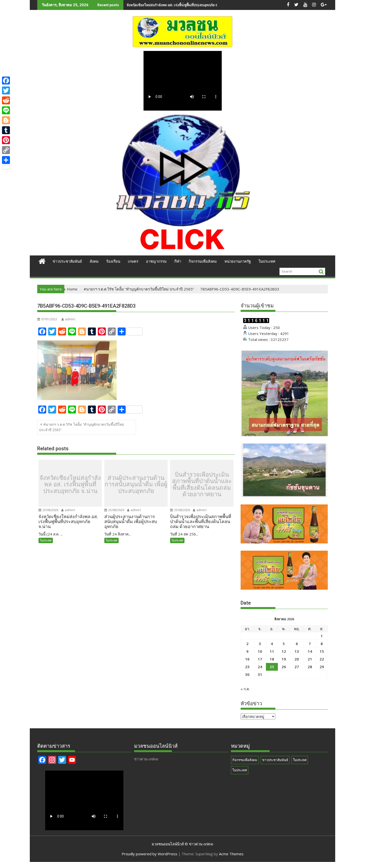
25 (272, 666)
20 (296, 659)
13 (296, 651)
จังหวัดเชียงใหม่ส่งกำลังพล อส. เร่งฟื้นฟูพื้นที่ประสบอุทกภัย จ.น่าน (70, 484)
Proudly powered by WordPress (149, 853)
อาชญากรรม (156, 261)
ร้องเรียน (113, 261)
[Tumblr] (6, 130)
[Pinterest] (6, 140)
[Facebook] (6, 80)
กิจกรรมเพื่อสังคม (203, 261)
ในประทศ (45, 540)
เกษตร (133, 261)
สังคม (94, 261)
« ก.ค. (245, 688)
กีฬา (177, 261)
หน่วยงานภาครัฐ (237, 261)
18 (272, 659)
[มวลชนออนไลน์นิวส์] (42, 260)
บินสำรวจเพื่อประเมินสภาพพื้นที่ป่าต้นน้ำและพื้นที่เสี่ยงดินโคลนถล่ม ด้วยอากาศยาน (202, 484)
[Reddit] (6, 100)
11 (272, 651)
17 (260, 659)
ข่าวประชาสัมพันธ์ (67, 261)
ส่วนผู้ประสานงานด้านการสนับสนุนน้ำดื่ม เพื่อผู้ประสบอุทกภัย (173, 4)
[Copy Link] (6, 150)
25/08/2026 (50, 510)
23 (247, 666)
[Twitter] (6, 90)
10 (260, 651)
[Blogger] (6, 120)
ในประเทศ (266, 261)
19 (284, 659)
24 (260, 666)
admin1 (70, 319)
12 (284, 651)
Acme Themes (231, 853)
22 (322, 659)
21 (310, 659)
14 (310, 651)
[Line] (6, 110)
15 (322, 651)
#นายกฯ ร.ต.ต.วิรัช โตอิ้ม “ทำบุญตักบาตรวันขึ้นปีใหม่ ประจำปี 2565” (81, 427)
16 (247, 659)
